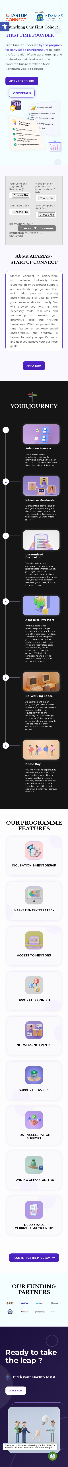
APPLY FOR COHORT (21, 81)
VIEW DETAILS (22, 93)
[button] (4, 26)
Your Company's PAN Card (45, 207)
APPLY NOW (34, 365)
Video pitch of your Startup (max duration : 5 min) (45, 187)
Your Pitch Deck (19, 205)
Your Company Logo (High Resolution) (18, 186)
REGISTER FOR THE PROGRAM (31, 1257)
